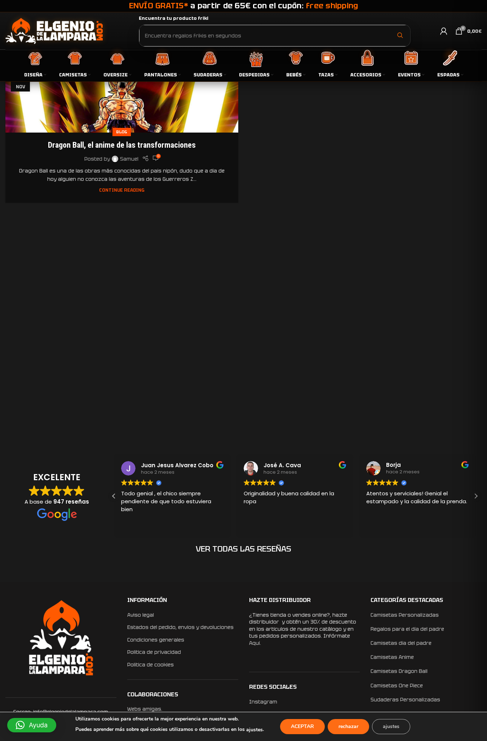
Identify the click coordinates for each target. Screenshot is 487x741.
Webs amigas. (144, 709)
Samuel (129, 159)
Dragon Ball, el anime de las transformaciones (122, 144)
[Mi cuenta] (444, 31)
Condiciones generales (155, 640)
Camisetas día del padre (401, 643)
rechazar (348, 726)
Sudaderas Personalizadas (405, 699)
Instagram (263, 701)
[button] (475, 496)
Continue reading (122, 190)
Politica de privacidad (154, 652)
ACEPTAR (302, 726)
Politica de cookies (150, 664)
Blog (121, 131)
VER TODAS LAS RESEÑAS (243, 549)
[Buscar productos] (400, 35)
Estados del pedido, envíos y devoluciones (180, 627)
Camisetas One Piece (397, 685)
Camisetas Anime (392, 657)
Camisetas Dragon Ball (399, 671)
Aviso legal (140, 615)
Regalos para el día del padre (407, 629)
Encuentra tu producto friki (173, 18)
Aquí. (255, 643)
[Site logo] (54, 30)
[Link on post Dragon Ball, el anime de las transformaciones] (121, 100)
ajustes (254, 729)
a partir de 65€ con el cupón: (243, 5)
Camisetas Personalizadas (405, 615)
